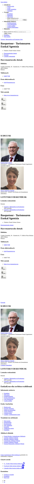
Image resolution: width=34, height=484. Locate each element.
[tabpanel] (17, 96)
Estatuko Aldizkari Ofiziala (11, 442)
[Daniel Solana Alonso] (12, 161)
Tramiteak (9, 10)
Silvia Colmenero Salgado (7, 190)
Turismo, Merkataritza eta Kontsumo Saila (12, 39)
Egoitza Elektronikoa (12, 27)
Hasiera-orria (10, 6)
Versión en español (9, 474)
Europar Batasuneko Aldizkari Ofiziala (14, 443)
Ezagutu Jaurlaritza (9, 408)
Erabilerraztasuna (11, 23)
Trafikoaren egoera (9, 428)
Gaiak (8, 8)
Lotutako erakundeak (6, 365)
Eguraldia (6, 427)
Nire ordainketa (8, 425)
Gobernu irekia (8, 413)
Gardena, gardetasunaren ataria (12, 414)
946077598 (7, 76)
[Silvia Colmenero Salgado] (12, 189)
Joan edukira (4, 2)
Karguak (3, 302)
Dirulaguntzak (7, 422)
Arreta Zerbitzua (8, 411)
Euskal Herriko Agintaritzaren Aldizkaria (14, 436)
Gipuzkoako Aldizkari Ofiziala (12, 440)
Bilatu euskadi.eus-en (12, 18)
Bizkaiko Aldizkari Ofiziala (11, 439)
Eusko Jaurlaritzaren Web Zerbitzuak (10, 455)
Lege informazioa (8, 399)
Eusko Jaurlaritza (11, 9)
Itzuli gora (6, 477)
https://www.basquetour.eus (11, 95)
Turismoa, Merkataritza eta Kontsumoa (14, 206)
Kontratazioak (7, 424)
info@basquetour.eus (9, 82)
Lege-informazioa (12, 24)
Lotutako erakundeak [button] (9, 56)
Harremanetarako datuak (7, 225)
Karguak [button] (6, 55)
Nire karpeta (7, 36)
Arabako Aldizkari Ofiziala (11, 437)
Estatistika (6, 430)
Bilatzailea (10, 15)
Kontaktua (10, 13)
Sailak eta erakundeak (9, 410)
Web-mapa (10, 16)
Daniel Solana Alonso (14, 50)
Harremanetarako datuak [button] (10, 53)
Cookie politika (11, 26)
